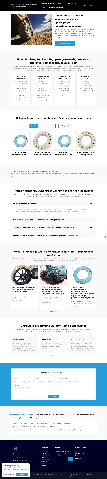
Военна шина (45, 451)
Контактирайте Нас (56, 7)
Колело (43, 457)
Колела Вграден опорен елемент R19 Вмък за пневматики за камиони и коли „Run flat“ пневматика (42, 153)
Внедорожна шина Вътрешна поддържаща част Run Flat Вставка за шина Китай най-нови (86, 153)
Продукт (60, 3)
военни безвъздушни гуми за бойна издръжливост (71, 430)
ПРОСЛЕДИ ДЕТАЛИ (21, 140)
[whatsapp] (105, 237)
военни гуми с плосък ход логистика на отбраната (55, 423)
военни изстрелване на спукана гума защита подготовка (34, 426)
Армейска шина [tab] (48, 126)
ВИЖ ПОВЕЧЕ (16, 300)
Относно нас (71, 3)
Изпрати (53, 396)
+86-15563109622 (25, 460)
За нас (77, 451)
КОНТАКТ (76, 474)
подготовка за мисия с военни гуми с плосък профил (31, 430)
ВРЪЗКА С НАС (79, 453)
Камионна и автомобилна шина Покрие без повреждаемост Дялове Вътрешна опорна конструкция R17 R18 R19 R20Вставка (20, 153)
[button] (51, 311)
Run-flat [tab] (34, 126)
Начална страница (47, 3)
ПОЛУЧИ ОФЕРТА (64, 43)
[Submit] (70, 459)
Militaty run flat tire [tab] (66, 126)
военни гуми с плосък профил (23, 423)
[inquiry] (105, 233)
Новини (43, 7)
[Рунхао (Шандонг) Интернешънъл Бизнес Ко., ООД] (12, 5)
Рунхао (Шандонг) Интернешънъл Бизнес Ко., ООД (27, 5)
